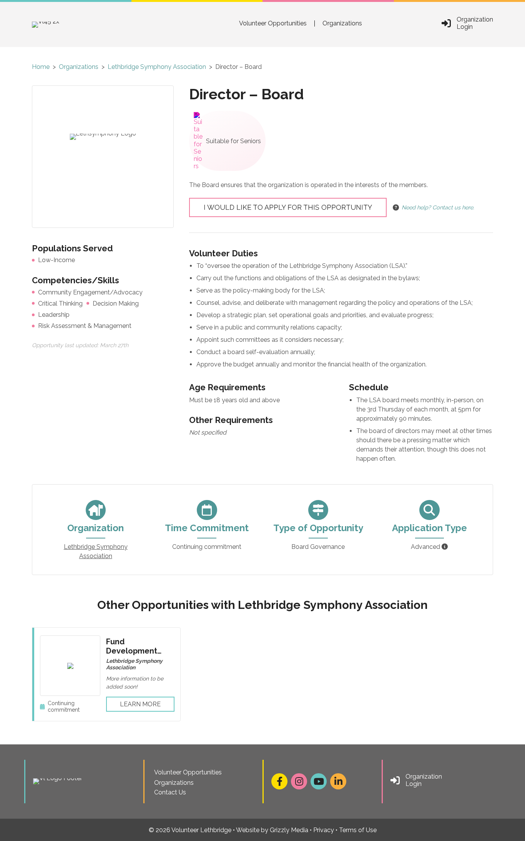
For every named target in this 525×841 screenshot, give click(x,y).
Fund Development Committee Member (131, 655)
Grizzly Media (289, 830)
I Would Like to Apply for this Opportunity (288, 207)
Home (41, 66)
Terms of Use (358, 830)
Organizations (342, 23)
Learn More (140, 704)
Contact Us (170, 792)
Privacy (323, 830)
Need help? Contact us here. (438, 207)
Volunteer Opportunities (273, 23)
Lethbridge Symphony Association (157, 66)
